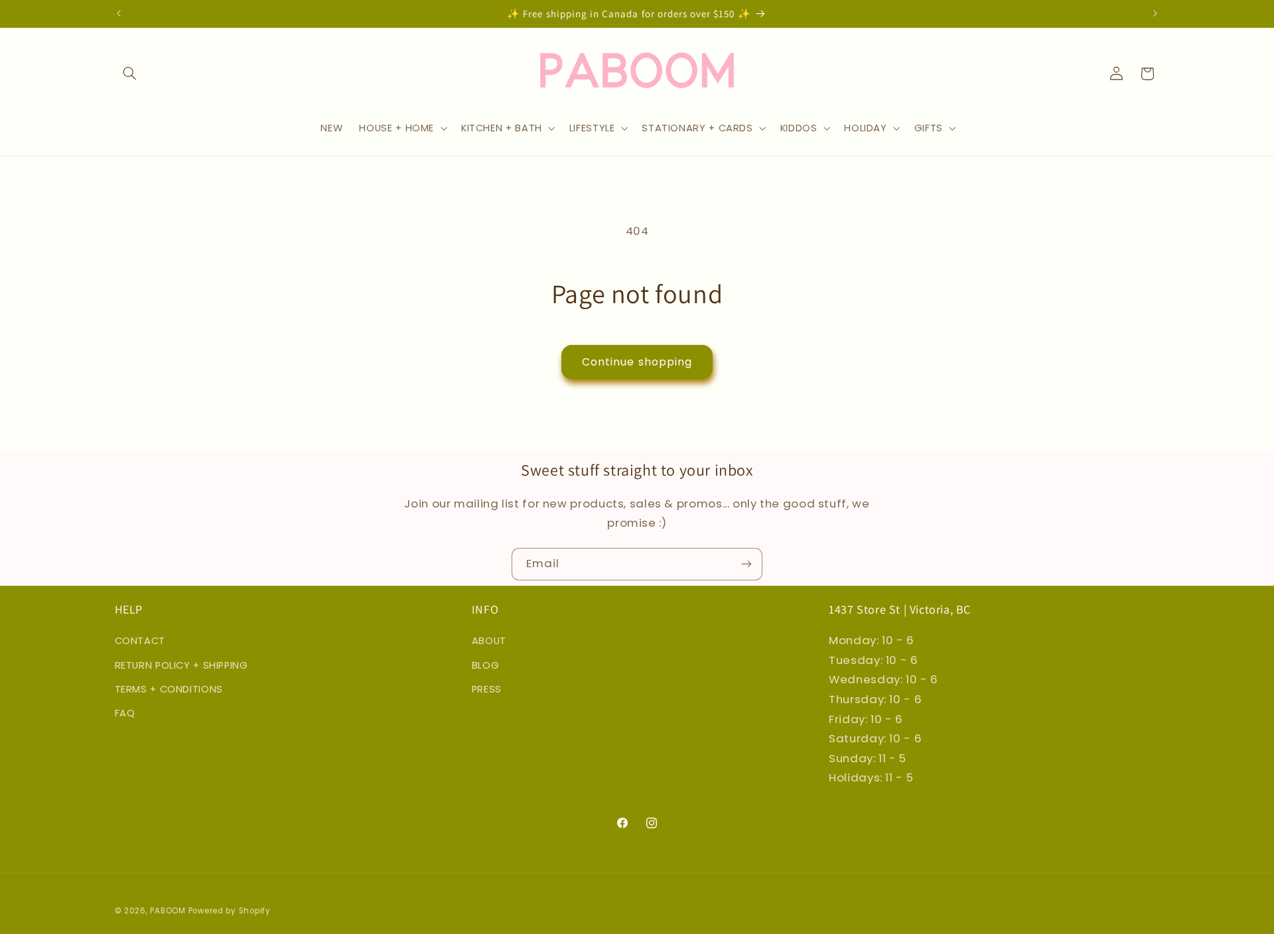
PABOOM (167, 910)
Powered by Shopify (229, 910)
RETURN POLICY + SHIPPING (181, 665)
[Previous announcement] (118, 13)
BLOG (486, 665)
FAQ (125, 713)
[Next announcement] (1155, 13)
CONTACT (140, 640)
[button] (130, 73)
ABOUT (489, 640)
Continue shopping (637, 361)
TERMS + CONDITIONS (169, 689)
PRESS (487, 689)
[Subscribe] (746, 564)
